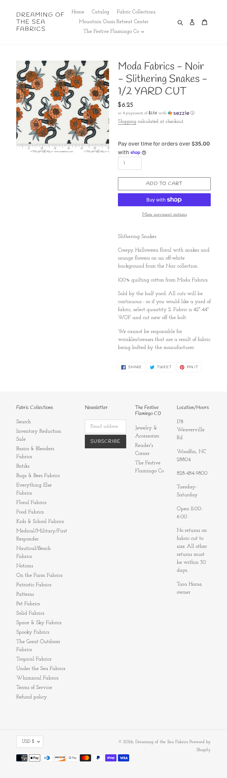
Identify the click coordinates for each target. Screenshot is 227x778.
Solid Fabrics (30, 613)
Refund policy (31, 697)
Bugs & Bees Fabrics (38, 476)
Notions (24, 566)
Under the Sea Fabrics (40, 668)
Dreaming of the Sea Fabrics (40, 22)
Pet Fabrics (28, 604)
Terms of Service (34, 687)
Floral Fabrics (31, 502)
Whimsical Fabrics (37, 678)
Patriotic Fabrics (33, 585)
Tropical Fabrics (33, 659)
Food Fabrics (30, 512)
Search (23, 422)
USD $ (28, 741)
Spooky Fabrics (32, 632)
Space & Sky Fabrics (38, 623)
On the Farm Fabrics (39, 575)
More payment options (164, 214)
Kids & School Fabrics (40, 521)
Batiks (23, 466)
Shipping (127, 121)
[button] (156, 113)
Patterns (25, 594)
